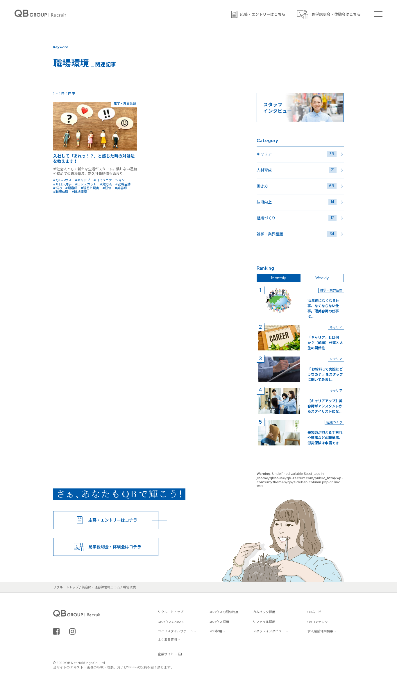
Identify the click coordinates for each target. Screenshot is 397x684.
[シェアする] (56, 631)
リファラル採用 (264, 622)
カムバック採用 (264, 612)
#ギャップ (82, 180)
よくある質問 (167, 640)
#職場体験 (60, 192)
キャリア (295, 154)
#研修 (107, 188)
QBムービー (316, 612)
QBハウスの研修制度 (224, 612)
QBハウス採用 (219, 622)
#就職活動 (122, 184)
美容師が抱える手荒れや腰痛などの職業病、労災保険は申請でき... (324, 437)
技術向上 (295, 202)
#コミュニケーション (109, 180)
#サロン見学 (62, 184)
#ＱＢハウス (62, 180)
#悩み (57, 188)
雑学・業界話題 (295, 234)
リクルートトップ (170, 612)
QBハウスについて (171, 622)
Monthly (278, 277)
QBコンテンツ (317, 622)
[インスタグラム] (72, 631)
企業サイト (166, 654)
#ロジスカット (85, 184)
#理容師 (71, 188)
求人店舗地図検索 (320, 631)
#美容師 (121, 188)
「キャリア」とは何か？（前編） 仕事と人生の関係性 (325, 342)
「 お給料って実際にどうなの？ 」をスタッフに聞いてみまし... (325, 374)
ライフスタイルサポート (175, 631)
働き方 (295, 186)
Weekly (322, 277)
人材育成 (295, 170)
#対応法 (106, 184)
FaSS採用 (215, 631)
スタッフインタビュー (269, 631)
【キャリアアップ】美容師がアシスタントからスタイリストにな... (324, 406)
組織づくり (295, 218)
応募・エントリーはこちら (262, 14)
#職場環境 (79, 192)
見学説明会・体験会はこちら (336, 14)
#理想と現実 (90, 188)
